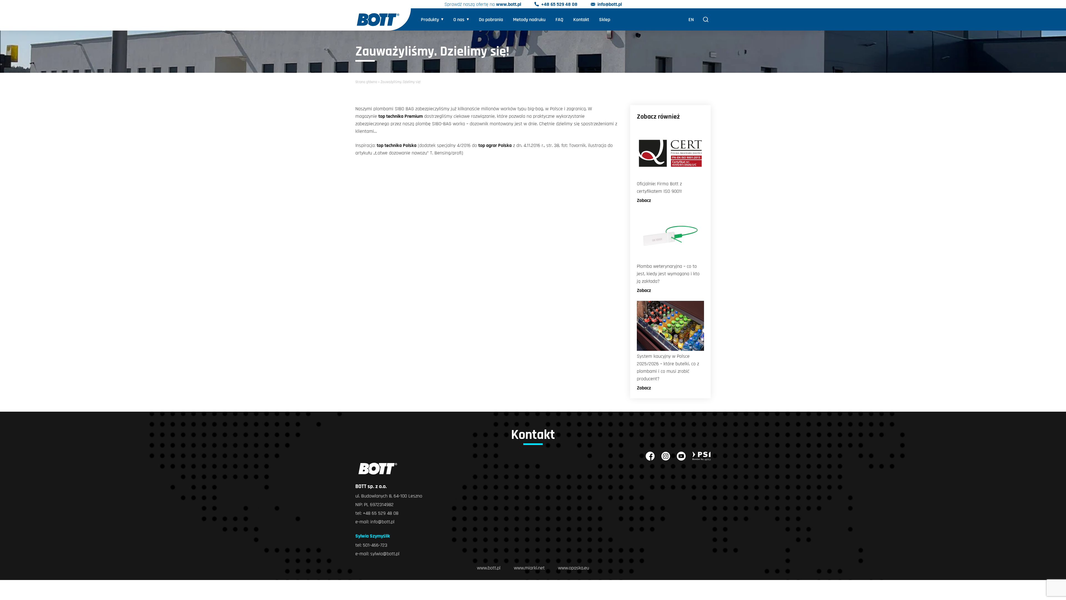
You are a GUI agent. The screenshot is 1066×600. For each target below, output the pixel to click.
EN (691, 19)
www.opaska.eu (573, 568)
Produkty (430, 19)
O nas (458, 19)
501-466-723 (375, 545)
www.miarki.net (529, 568)
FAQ (559, 19)
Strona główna (366, 82)
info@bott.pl (609, 4)
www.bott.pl (508, 4)
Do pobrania (491, 19)
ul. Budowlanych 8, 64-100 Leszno (388, 496)
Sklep (604, 19)
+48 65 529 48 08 (559, 4)
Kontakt (581, 19)
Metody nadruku (529, 19)
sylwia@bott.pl (384, 554)
